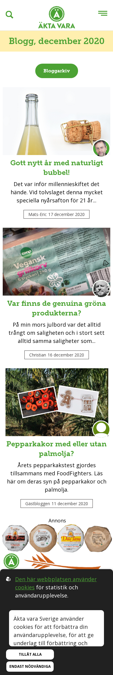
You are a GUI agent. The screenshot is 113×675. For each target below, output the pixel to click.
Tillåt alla (30, 654)
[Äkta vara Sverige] (56, 18)
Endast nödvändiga (30, 666)
